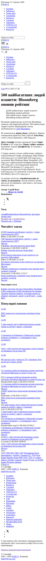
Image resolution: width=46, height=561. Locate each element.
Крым (3, 458)
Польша (10, 462)
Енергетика (11, 483)
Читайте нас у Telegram (11, 221)
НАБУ (40, 460)
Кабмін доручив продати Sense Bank (17, 250)
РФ (12, 453)
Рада (38, 455)
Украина (24, 455)
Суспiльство (11, 27)
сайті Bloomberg (23, 129)
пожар (4, 462)
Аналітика (10, 16)
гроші (3, 214)
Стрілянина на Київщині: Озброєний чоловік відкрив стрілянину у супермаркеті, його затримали (21, 430)
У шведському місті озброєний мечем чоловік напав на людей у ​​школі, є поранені (21, 413)
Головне (9, 9)
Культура (10, 29)
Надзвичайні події (14, 522)
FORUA (15, 469)
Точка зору (11, 13)
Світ (8, 499)
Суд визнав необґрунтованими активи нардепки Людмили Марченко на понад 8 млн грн (22, 385)
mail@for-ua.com (8, 471)
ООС (26, 458)
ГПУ (30, 458)
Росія (36, 453)
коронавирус (6, 455)
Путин (31, 460)
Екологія (10, 517)
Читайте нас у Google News (13, 219)
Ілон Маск (19, 214)
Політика (10, 503)
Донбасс (16, 455)
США (16, 453)
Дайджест (10, 22)
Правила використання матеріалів (16, 550)
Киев (16, 458)
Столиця (10, 20)
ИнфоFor (10, 526)
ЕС (29, 455)
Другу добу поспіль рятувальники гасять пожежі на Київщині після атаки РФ (22, 445)
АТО (3, 453)
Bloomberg (10, 214)
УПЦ (8, 453)
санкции (18, 460)
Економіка (10, 501)
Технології (10, 512)
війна (38, 458)
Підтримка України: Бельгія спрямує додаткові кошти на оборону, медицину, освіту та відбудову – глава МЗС (21, 294)
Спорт (9, 508)
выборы (17, 462)
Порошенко (29, 453)
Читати (4, 243)
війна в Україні (7, 460)
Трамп (25, 460)
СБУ (21, 453)
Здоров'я (10, 510)
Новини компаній (14, 519)
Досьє (8, 524)
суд (34, 458)
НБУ (21, 458)
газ (36, 460)
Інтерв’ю (10, 18)
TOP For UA (11, 25)
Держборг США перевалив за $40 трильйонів (21, 290)
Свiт (3, 89)
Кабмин (10, 458)
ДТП (34, 455)
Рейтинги (10, 11)
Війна (8, 506)
